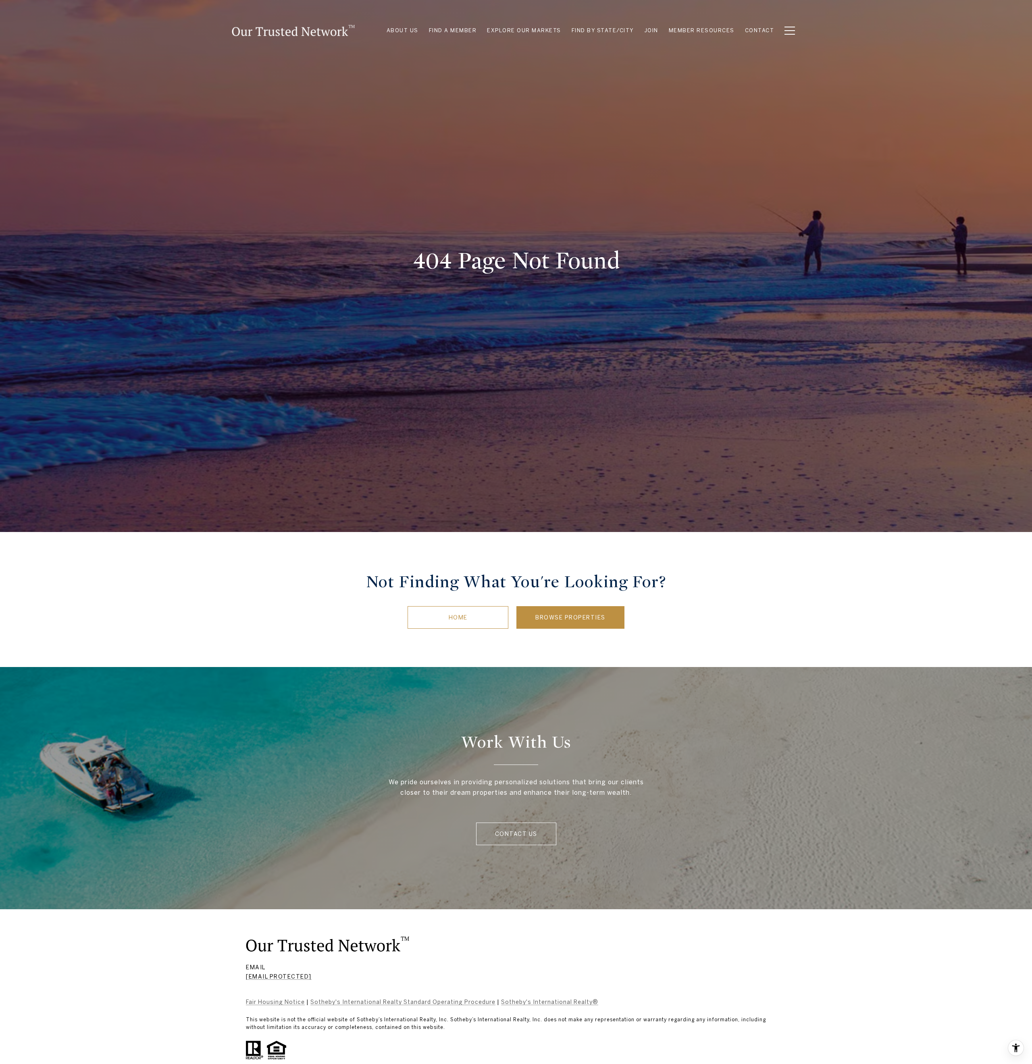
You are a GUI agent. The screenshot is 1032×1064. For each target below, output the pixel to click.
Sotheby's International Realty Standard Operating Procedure (402, 1002)
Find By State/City (603, 30)
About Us (402, 30)
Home (458, 617)
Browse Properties (570, 617)
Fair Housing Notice (275, 1002)
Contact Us (516, 834)
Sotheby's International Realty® (549, 1002)
